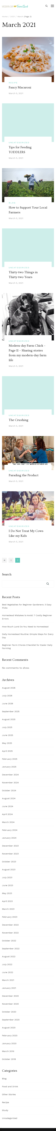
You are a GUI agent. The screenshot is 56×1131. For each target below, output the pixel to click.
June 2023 (7, 885)
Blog (12, 203)
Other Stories (9, 1094)
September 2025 (10, 711)
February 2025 (9, 759)
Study (5, 1110)
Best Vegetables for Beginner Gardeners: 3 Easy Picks (26, 606)
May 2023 (7, 893)
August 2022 (8, 956)
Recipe (13, 83)
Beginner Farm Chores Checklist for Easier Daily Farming (27, 647)
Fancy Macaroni (20, 87)
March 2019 (8, 1051)
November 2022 (10, 932)
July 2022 (7, 964)
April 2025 (7, 751)
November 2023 (10, 853)
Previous (4, 560)
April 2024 (7, 814)
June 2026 (7, 703)
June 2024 (7, 806)
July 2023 (7, 877)
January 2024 (9, 838)
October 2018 (9, 1059)
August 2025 (8, 719)
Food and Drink (10, 1086)
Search (6, 574)
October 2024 (9, 790)
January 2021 (9, 988)
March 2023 (8, 909)
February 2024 (9, 830)
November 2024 (10, 782)
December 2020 (10, 996)
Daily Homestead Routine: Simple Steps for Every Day (27, 636)
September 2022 (10, 948)
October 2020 (9, 1011)
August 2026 (8, 688)
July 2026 (7, 695)
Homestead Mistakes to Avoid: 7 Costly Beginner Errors (27, 617)
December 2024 (10, 774)
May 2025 (7, 743)
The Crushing (18, 420)
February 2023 (9, 917)
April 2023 (7, 901)
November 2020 (10, 1004)
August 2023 (8, 869)
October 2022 (9, 940)
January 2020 (9, 1043)
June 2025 (7, 735)
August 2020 (8, 1027)
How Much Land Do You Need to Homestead (25, 626)
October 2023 (9, 861)
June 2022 (7, 972)
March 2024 (8, 822)
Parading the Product (23, 475)
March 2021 (8, 980)
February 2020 (9, 1035)
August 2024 (8, 798)
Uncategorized (19, 142)
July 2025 (7, 727)
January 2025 (9, 766)
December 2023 (10, 845)
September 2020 (11, 1019)
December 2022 (10, 925)
